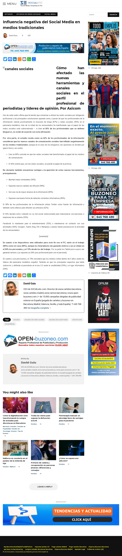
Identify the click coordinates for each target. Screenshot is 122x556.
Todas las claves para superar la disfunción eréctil (43, 405)
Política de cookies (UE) (95, 549)
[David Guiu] (13, 373)
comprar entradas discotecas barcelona (38, 549)
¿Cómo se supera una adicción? (71, 448)
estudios (16, 320)
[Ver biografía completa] (50, 308)
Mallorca (12, 467)
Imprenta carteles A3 (42, 547)
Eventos (14, 431)
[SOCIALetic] (31, 4)
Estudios (9, 14)
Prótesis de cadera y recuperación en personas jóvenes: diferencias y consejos (43, 450)
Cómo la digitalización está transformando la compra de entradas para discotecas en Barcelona (15, 405)
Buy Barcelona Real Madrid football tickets (18, 547)
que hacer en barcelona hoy (13, 549)
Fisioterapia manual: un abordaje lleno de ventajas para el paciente (71, 405)
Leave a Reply (45, 487)
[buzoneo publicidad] (43, 52)
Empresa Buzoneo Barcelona (99, 547)
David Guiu (13, 35)
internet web (77, 320)
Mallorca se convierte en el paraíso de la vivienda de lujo (15, 448)
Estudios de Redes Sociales (29, 14)
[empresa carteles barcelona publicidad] (103, 375)
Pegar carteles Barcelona (77, 547)
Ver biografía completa (38, 308)
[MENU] (4, 4)
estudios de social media (58, 320)
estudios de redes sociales (34, 320)
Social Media (50, 14)
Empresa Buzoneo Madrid (63, 549)
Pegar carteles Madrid (59, 547)
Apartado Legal (80, 549)
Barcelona (6, 426)
